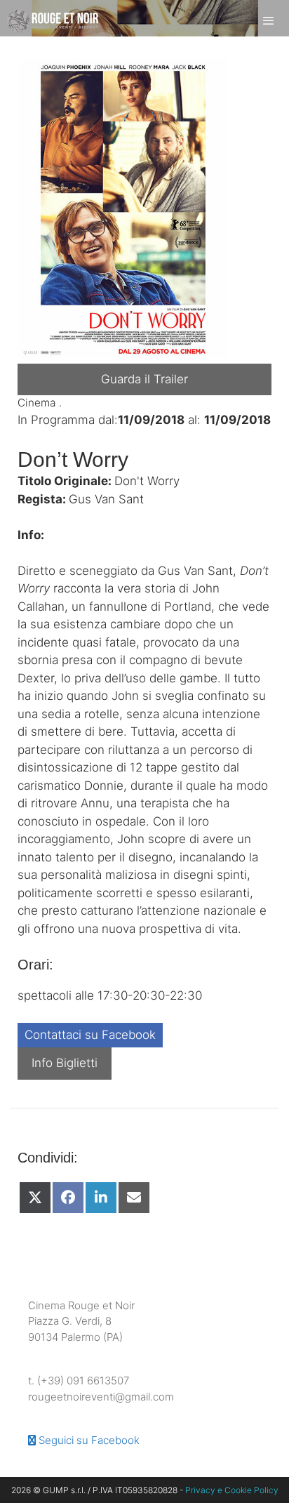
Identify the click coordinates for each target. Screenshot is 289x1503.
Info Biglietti (65, 1063)
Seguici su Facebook (88, 1440)
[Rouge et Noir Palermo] (52, 21)
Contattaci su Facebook (90, 1035)
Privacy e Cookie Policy (231, 1490)
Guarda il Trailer (144, 379)
